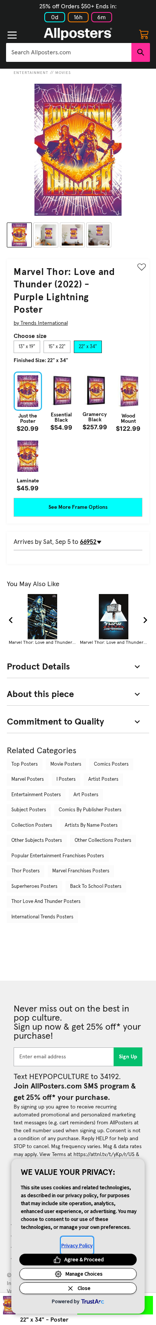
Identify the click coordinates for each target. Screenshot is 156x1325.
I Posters (66, 779)
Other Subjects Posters (36, 840)
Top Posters (24, 764)
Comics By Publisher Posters (90, 810)
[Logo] (78, 33)
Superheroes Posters (34, 886)
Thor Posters (25, 871)
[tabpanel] (78, 431)
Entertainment (31, 73)
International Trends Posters (42, 917)
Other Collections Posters (103, 840)
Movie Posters (65, 764)
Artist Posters (103, 779)
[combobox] (68, 52)
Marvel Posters (27, 779)
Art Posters (85, 794)
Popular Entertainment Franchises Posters (57, 856)
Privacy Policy (77, 1245)
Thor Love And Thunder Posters (46, 901)
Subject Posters (28, 810)
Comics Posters (111, 764)
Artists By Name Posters (91, 825)
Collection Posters (31, 825)
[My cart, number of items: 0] (144, 34)
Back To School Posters (96, 886)
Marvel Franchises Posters (80, 871)
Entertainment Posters (36, 794)
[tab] (27, 347)
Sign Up (128, 1056)
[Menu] (12, 35)
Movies (63, 73)
